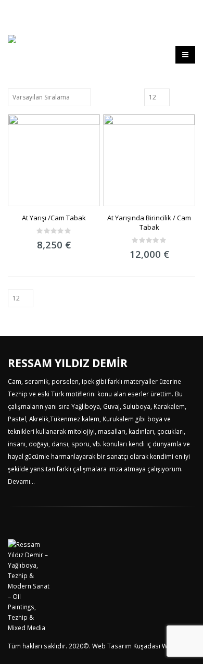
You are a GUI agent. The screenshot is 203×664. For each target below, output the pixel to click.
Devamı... (21, 481)
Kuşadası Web (154, 646)
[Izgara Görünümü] (179, 97)
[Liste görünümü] (190, 97)
